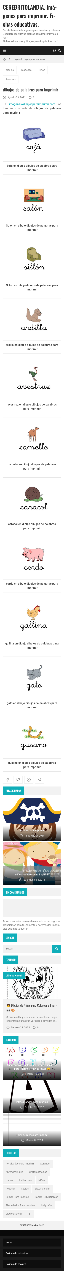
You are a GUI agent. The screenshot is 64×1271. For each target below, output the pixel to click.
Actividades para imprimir (20, 1163)
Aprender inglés (14, 1172)
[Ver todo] (29, 1214)
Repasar (10, 1188)
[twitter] (18, 780)
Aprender (45, 1163)
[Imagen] (32, 983)
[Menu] (4, 50)
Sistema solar (42, 1188)
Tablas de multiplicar (46, 1197)
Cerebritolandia (29, 1225)
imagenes (26, 70)
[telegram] (39, 780)
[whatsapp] (28, 780)
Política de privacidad (17, 1253)
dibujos (10, 70)
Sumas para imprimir (17, 1197)
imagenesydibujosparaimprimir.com (32, 104)
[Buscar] (59, 50)
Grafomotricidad (38, 1172)
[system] (54, 50)
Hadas (9, 1180)
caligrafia (46, 1205)
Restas (25, 1188)
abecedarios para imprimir (20, 1205)
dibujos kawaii (14, 975)
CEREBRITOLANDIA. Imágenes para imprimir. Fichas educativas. (30, 15)
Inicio (9, 1242)
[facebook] (7, 780)
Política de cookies (16, 1264)
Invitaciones (25, 1180)
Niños (42, 70)
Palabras (11, 79)
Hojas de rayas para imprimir (29, 59)
